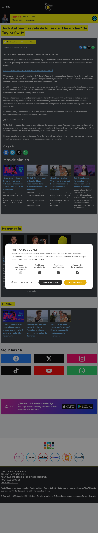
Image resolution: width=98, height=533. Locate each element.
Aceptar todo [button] (75, 282)
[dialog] (49, 266)
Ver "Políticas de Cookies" (34, 259)
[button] (21, 282)
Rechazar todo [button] (50, 282)
